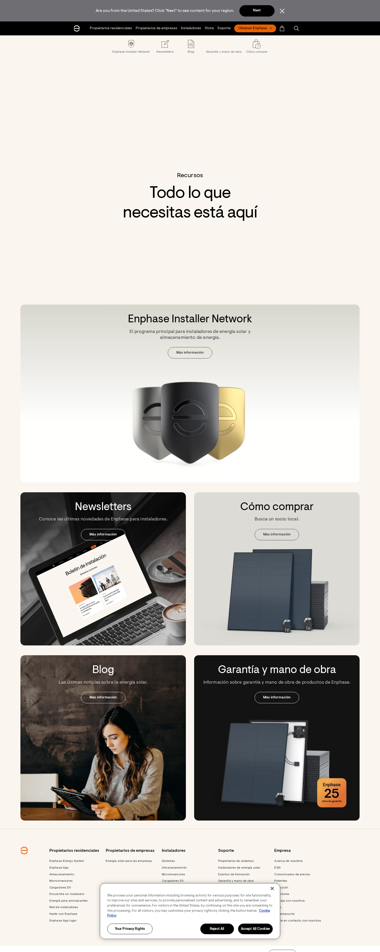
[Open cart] (282, 28)
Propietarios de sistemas (236, 861)
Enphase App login (63, 920)
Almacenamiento (61, 874)
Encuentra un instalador (66, 894)
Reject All (217, 929)
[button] (296, 28)
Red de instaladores (63, 907)
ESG (277, 867)
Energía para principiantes (68, 900)
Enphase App (59, 867)
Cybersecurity (284, 914)
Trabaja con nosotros (289, 900)
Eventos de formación (234, 874)
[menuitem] (111, 28)
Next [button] (257, 10)
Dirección (281, 887)
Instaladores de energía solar (239, 867)
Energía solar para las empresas (129, 861)
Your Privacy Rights (130, 929)
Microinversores (61, 881)
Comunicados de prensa (292, 874)
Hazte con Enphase (63, 914)
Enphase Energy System (66, 861)
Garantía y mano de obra (236, 881)
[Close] (272, 888)
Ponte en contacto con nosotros (297, 920)
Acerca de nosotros (288, 861)
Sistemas (168, 861)
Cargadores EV (60, 887)
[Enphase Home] (77, 28)
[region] (190, 911)
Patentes (280, 881)
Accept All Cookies (255, 929)
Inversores (281, 894)
